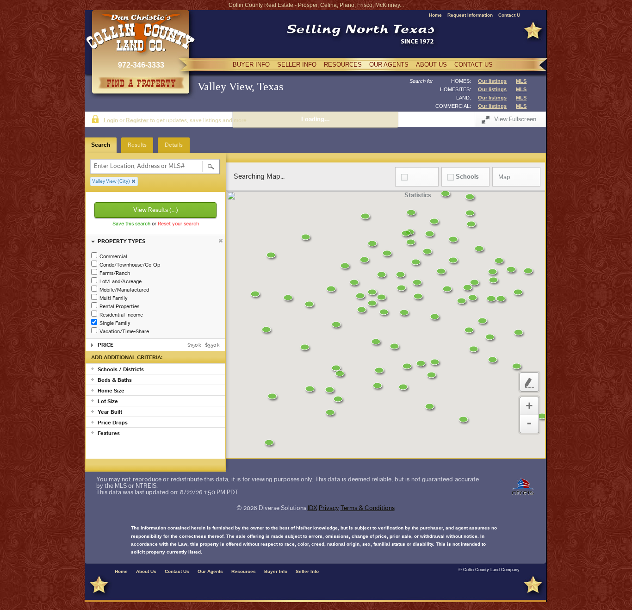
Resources (243, 571)
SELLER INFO (296, 64)
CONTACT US (473, 64)
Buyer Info (275, 571)
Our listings (492, 81)
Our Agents (210, 571)
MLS (521, 81)
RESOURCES (343, 64)
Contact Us (510, 15)
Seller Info (307, 571)
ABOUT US (431, 64)
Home (435, 15)
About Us (146, 571)
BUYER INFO (251, 64)
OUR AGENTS (389, 64)
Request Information (470, 15)
